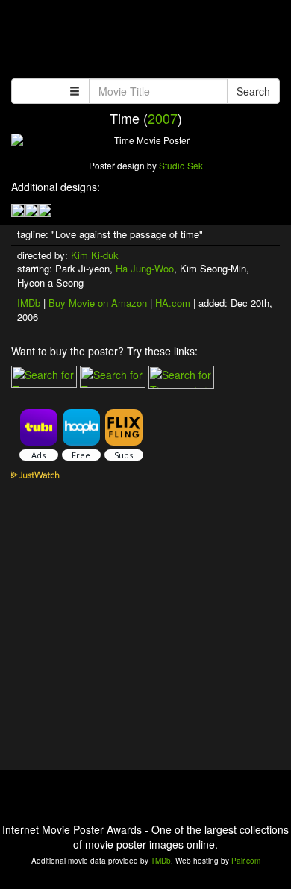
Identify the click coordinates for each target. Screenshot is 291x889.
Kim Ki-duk (95, 255)
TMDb (161, 860)
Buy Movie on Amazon (97, 303)
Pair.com (245, 860)
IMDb (28, 303)
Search (253, 91)
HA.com (172, 303)
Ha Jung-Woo (145, 268)
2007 (163, 118)
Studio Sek (181, 165)
